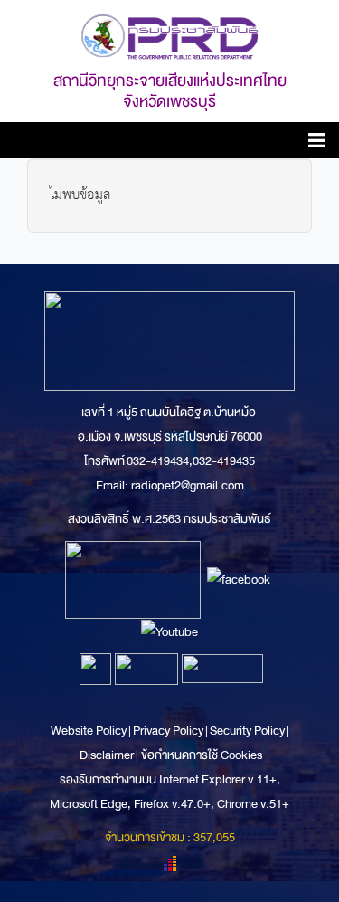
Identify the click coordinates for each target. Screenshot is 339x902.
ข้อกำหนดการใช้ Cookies (201, 755)
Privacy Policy (168, 730)
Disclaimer (108, 755)
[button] (316, 143)
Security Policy (247, 730)
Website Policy (89, 730)
